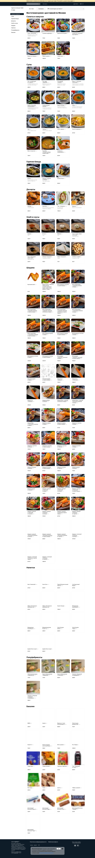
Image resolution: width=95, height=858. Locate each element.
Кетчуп (44, 233)
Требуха (44, 129)
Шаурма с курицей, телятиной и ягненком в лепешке (32, 535)
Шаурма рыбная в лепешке (46, 401)
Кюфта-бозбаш (60, 105)
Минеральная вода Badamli (75, 606)
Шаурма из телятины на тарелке (62, 446)
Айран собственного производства (32, 606)
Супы (12, 16)
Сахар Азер (30, 766)
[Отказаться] (62, 849)
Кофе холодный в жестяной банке (46, 745)
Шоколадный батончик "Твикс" (31, 830)
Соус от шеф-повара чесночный (77, 234)
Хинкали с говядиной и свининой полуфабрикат (32, 697)
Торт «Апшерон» (61, 206)
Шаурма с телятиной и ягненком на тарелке (47, 558)
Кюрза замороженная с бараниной (47, 675)
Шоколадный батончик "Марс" (46, 808)
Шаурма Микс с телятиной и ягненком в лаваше (33, 424)
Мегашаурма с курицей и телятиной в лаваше (62, 357)
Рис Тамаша (75, 744)
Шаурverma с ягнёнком (30, 401)
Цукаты (59, 787)
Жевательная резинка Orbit (75, 724)
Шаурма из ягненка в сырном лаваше (46, 468)
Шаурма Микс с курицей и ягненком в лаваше (62, 401)
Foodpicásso (15, 852)
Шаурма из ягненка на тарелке (61, 468)
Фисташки (30, 787)
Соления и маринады (47, 33)
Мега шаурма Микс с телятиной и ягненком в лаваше (77, 311)
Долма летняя (60, 178)
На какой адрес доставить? (55, 8)
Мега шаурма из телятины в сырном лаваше (63, 285)
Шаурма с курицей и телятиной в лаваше (46, 490)
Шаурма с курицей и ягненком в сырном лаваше (62, 512)
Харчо (73, 105)
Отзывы (13, 10)
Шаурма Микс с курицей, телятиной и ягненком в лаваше (77, 401)
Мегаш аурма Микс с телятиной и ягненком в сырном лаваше (33, 334)
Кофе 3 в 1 (30, 744)
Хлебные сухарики (76, 256)
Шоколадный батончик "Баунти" (32, 808)
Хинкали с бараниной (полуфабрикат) (77, 675)
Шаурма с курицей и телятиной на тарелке (32, 512)
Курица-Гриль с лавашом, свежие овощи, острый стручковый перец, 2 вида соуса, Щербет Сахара (48, 287)
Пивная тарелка (45, 56)
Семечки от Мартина (62, 766)
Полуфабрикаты (15, 30)
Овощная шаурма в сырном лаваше (46, 379)
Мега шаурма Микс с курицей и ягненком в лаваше (77, 285)
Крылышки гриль (31, 284)
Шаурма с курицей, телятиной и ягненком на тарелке (62, 535)
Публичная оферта (53, 842)
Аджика (29, 233)
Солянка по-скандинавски (60, 151)
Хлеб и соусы (14, 23)
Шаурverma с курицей (59, 379)
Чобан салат (60, 56)
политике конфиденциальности (46, 852)
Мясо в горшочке (31, 151)
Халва (43, 787)
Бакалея (13, 32)
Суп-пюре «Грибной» (44, 82)
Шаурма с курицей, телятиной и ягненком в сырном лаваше (47, 535)
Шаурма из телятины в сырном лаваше (47, 446)
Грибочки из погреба (62, 33)
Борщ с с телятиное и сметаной (76, 82)
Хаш (28, 129)
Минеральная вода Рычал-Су (46, 628)
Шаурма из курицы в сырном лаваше (61, 423)
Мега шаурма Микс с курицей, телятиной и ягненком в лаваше (47, 311)
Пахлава (29, 206)
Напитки (13, 27)
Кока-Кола (44, 584)
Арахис (44, 723)
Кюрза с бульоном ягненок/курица (32, 106)
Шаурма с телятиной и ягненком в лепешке (76, 535)
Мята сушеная (60, 744)
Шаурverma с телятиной (75, 379)
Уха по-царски (60, 129)
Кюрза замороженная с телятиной (62, 675)
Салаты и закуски (15, 14)
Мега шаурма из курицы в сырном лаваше (62, 334)
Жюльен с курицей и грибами (46, 179)
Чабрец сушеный (76, 787)
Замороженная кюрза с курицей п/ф (32, 675)
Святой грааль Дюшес (60, 628)
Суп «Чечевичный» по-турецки (32, 82)
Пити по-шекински (76, 129)
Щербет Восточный (32, 649)
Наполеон (44, 206)
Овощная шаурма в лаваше (31, 379)
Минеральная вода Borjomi (30, 628)
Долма (29, 178)
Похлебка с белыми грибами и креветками (46, 152)
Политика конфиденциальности (38, 842)
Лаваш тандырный (61, 256)
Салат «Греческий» (32, 33)
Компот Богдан (60, 606)
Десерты (13, 21)
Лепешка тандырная (47, 256)
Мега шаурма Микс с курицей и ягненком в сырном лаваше (32, 311)
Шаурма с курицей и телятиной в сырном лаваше (76, 490)
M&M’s (29, 723)
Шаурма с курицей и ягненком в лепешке (46, 512)
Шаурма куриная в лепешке (76, 468)
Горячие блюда (15, 18)
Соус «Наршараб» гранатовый (32, 257)
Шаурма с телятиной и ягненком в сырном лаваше (32, 558)
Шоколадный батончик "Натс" (61, 808)
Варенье (74, 206)
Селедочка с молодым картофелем (77, 34)
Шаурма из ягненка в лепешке (32, 468)
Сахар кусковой (45, 766)
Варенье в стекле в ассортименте (61, 724)
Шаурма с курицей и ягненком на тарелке (76, 512)
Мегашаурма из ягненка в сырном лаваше (47, 357)
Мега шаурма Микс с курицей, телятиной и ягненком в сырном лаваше (62, 311)
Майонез (59, 233)
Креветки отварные (32, 56)
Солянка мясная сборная (45, 106)
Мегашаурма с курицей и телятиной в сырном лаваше (77, 357)
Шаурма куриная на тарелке (31, 489)
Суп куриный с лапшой (60, 82)
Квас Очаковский (31, 584)
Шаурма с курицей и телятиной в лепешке (61, 490)
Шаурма (13, 25)
